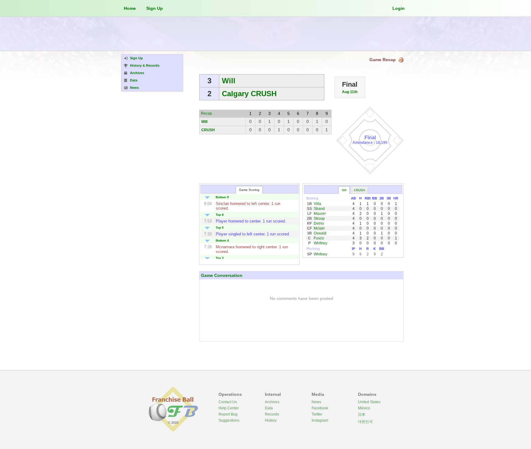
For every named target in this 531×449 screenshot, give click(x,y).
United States (369, 402)
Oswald (320, 233)
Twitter (317, 414)
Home (130, 8)
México (364, 408)
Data (269, 408)
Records (272, 414)
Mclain (319, 228)
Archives (272, 402)
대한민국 (365, 421)
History (271, 420)
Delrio (319, 223)
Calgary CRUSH (249, 93)
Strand (319, 209)
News (316, 402)
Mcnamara (225, 247)
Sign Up (154, 8)
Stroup (319, 218)
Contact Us (227, 402)
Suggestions (228, 420)
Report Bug (228, 414)
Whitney (320, 243)
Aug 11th (349, 92)
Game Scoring (249, 189)
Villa (317, 204)
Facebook (320, 408)
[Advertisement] (265, 34)
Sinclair (222, 203)
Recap (206, 113)
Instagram (320, 420)
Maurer (320, 213)
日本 (361, 414)
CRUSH (208, 130)
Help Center (228, 408)
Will (228, 81)
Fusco (319, 238)
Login (398, 8)
